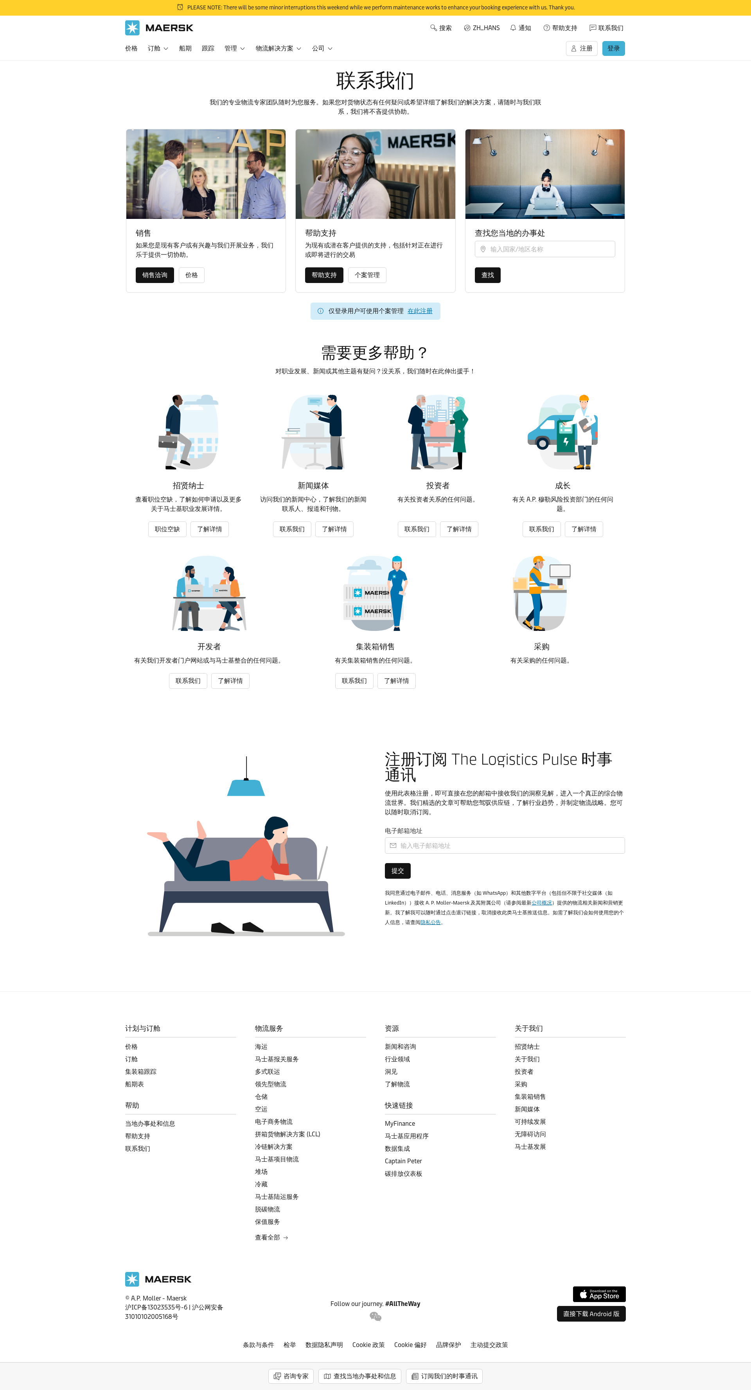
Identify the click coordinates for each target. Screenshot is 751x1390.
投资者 (524, 1071)
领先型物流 (270, 1084)
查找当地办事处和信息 (365, 1376)
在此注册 (420, 311)
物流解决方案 (274, 48)
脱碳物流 (267, 1209)
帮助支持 (564, 28)
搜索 (445, 28)
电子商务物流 (274, 1121)
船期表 (134, 1084)
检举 (290, 1345)
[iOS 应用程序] (599, 1294)
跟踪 (208, 48)
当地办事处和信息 (150, 1123)
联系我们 (610, 28)
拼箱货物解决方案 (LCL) (287, 1134)
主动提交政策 (489, 1345)
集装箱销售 (530, 1096)
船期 (185, 48)
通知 (520, 26)
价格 (131, 48)
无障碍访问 (530, 1134)
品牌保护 (448, 1345)
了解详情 (209, 529)
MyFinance (400, 1123)
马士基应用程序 (407, 1136)
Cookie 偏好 (410, 1345)
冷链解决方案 (274, 1146)
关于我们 (527, 1059)
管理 (231, 48)
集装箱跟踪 (140, 1071)
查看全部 (267, 1237)
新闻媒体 (527, 1109)
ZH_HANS (486, 28)
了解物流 (397, 1084)
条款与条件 (258, 1345)
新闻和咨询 (400, 1046)
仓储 (261, 1096)
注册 (586, 48)
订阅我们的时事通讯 (449, 1376)
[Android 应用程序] (591, 1314)
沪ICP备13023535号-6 (156, 1307)
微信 (376, 1317)
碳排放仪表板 (403, 1173)
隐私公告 (430, 922)
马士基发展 (530, 1146)
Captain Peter (403, 1161)
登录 (613, 48)
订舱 (154, 48)
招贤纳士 (527, 1046)
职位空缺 (167, 529)
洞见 (391, 1071)
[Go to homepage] (159, 28)
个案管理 (367, 275)
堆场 (261, 1171)
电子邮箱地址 (403, 831)
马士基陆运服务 (277, 1196)
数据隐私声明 (324, 1345)
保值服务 (267, 1221)
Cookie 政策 (368, 1345)
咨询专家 (296, 1376)
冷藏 (261, 1184)
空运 (261, 1109)
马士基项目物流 (277, 1159)
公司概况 (542, 903)
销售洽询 (154, 275)
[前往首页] (158, 1284)
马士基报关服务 (277, 1059)
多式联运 (267, 1071)
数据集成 (397, 1148)
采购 (521, 1084)
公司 (318, 48)
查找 (488, 275)
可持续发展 (530, 1121)
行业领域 (397, 1059)
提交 (398, 870)
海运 (261, 1046)
